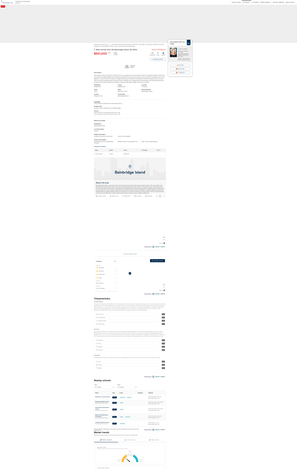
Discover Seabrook (278, 2)
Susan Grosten (236, 2)
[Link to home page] (8, 2)
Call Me (181, 65)
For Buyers (247, 3)
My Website (181, 72)
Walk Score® (133, 254)
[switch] (152, 54)
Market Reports (266, 3)
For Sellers (255, 2)
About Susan (290, 3)
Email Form (181, 68)
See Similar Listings (158, 59)
